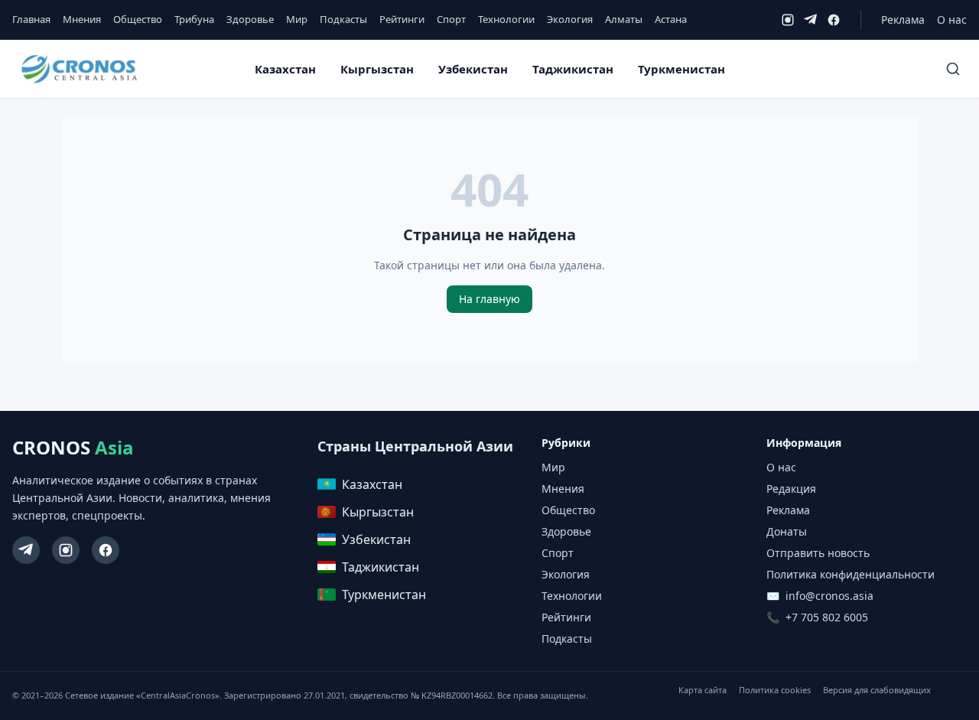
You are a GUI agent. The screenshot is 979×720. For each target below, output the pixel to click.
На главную (489, 299)
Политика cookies (775, 690)
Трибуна (194, 19)
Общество (137, 19)
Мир (296, 19)
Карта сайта (702, 690)
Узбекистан (473, 69)
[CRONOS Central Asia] (78, 69)
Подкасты (343, 19)
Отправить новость (818, 553)
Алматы (623, 19)
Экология (570, 19)
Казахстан (285, 69)
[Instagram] (788, 20)
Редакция (791, 488)
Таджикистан (572, 69)
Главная (31, 19)
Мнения (82, 19)
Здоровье (250, 19)
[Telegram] (811, 20)
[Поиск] (953, 69)
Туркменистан (681, 69)
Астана (671, 19)
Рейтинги (401, 19)
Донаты (786, 531)
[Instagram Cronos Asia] (66, 550)
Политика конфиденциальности (850, 574)
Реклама (903, 19)
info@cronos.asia (829, 595)
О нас (952, 19)
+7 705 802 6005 (826, 617)
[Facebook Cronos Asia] (105, 550)
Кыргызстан (377, 69)
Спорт (451, 19)
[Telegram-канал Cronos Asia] (26, 550)
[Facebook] (834, 20)
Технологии (506, 19)
